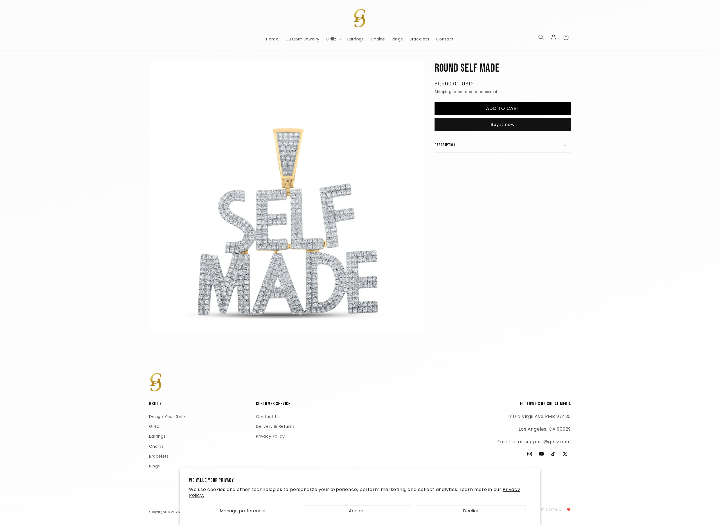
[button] (333, 39)
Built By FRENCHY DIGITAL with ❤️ (543, 509)
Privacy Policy (270, 436)
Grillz (154, 426)
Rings (154, 466)
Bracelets (159, 456)
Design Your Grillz (167, 416)
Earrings (157, 436)
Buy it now (503, 124)
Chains (156, 446)
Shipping (443, 91)
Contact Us (268, 416)
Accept (357, 511)
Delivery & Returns (275, 426)
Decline (471, 511)
